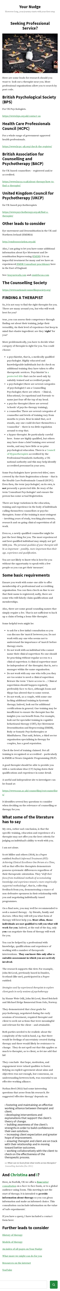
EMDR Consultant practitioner (33, 264)
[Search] (54, 1285)
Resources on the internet (16, 1263)
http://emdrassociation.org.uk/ (19, 241)
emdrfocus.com (40, 275)
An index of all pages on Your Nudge (22, 1249)
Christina (19, 1174)
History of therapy (12, 1235)
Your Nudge (30, 6)
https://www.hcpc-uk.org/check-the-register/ (27, 146)
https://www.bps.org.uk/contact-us (21, 116)
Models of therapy (12, 1242)
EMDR (36, 256)
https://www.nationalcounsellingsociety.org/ (26, 290)
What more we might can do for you (22, 1256)
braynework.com (16, 275)
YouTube (7, 1270)
